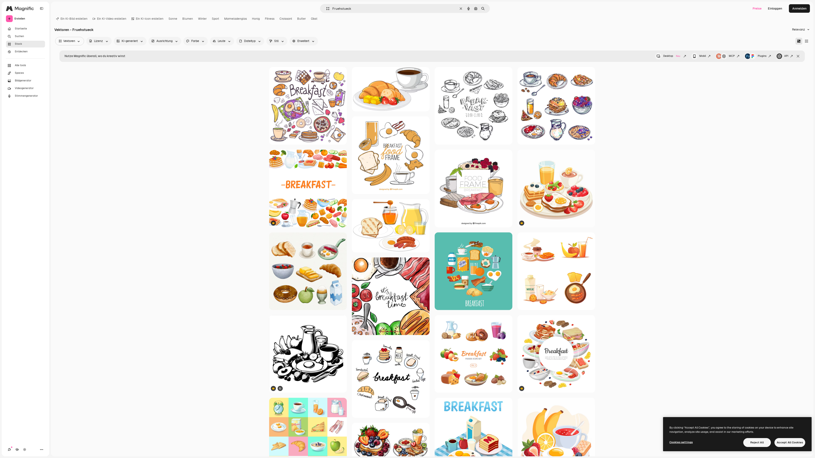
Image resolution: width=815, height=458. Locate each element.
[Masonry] (798, 41)
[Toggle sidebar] (41, 8)
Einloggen (775, 8)
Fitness (269, 19)
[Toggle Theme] (24, 449)
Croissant (286, 19)
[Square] (806, 41)
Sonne (173, 19)
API (786, 56)
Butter (301, 19)
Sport (215, 19)
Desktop (671, 56)
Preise (757, 8)
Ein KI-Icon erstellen (149, 19)
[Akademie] (17, 449)
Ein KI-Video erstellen (111, 19)
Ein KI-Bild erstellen (73, 19)
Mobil (702, 56)
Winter (202, 19)
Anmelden (799, 8)
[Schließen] (798, 56)
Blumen (187, 19)
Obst (314, 19)
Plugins (762, 56)
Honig (256, 19)
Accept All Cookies (790, 442)
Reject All (757, 442)
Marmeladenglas (235, 19)
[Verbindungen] (9, 449)
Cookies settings (681, 442)
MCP (732, 56)
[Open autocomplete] (326, 8)
